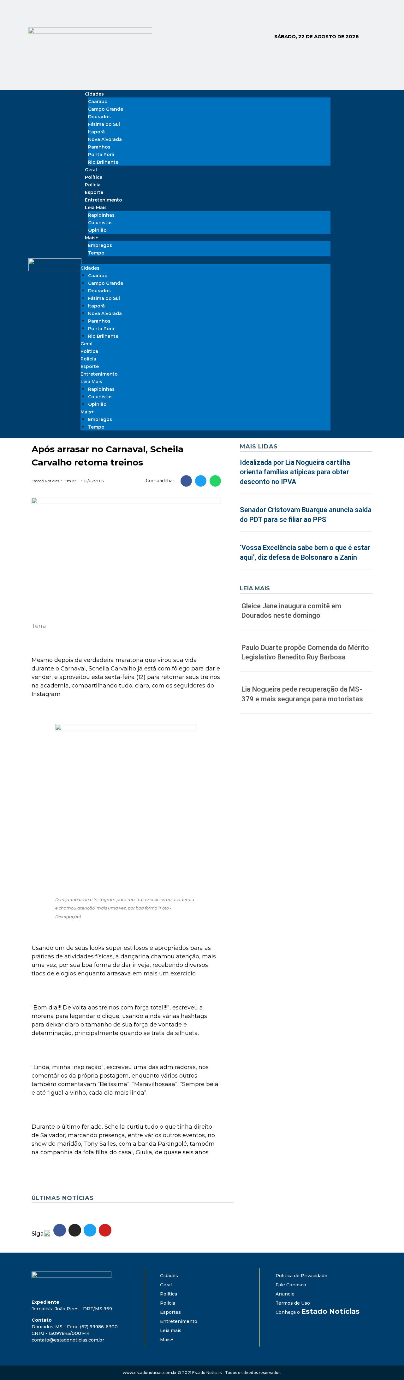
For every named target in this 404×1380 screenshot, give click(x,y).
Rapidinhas (101, 215)
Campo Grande (105, 109)
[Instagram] (349, 264)
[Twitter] (358, 264)
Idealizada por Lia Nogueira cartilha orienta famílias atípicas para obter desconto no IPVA (295, 472)
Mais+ (91, 238)
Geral (86, 344)
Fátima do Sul (104, 124)
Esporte (89, 366)
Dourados (99, 117)
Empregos (100, 245)
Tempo (96, 253)
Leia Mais (96, 207)
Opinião (97, 404)
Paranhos (99, 147)
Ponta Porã (101, 154)
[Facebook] (340, 264)
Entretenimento (99, 374)
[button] (186, 481)
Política (89, 351)
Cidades (94, 94)
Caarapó (98, 101)
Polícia (88, 359)
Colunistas (100, 222)
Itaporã (96, 132)
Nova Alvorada (105, 139)
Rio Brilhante (103, 162)
